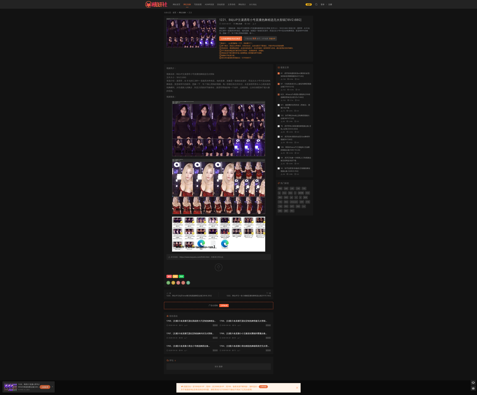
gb (291, 197)
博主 (292, 211)
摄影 (286, 211)
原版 (290, 193)
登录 (221, 366)
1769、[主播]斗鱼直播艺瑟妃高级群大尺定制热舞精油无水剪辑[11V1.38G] (191, 321)
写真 (303, 188)
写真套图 (198, 4)
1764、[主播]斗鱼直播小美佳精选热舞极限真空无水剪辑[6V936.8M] (245, 346)
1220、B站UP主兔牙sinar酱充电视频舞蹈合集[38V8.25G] (189, 296)
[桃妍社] (156, 4)
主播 (298, 188)
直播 (305, 197)
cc (296, 197)
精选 (286, 202)
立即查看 (263, 387)
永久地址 (253, 4)
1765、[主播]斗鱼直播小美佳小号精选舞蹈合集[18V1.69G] (187, 346)
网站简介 (242, 4)
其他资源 (221, 4)
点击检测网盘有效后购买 (230, 39)
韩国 (286, 197)
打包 (307, 202)
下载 (280, 206)
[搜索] (316, 4)
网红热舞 (187, 4)
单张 (286, 206)
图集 (280, 211)
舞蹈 (280, 197)
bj (279, 193)
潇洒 (169, 276)
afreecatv (294, 202)
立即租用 (223, 305)
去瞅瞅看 (44, 387)
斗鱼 (280, 202)
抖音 (307, 193)
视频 (181, 276)
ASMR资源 (209, 4)
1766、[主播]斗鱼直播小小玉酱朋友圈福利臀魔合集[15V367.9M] (242, 333)
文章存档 (231, 4)
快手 (292, 206)
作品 (284, 193)
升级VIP (272, 38)
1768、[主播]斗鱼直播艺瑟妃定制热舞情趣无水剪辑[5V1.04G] (242, 321)
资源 (298, 206)
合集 (292, 188)
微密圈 (301, 193)
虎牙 (301, 202)
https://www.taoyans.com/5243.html (194, 257)
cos (303, 206)
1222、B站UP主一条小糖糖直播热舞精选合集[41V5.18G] (249, 296)
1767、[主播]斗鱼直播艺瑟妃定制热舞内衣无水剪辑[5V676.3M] (189, 333)
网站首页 (176, 4)
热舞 (175, 276)
